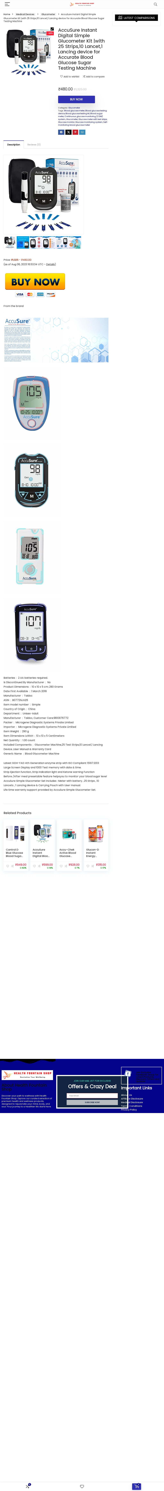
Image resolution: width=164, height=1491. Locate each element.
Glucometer (48, 14)
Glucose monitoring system (88, 122)
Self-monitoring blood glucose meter (83, 123)
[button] (52, 29)
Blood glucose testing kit (78, 113)
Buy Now (76, 99)
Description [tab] (13, 144)
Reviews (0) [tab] (34, 144)
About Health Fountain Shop (24, 1087)
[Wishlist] (82, 1487)
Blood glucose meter (74, 110)
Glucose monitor (66, 122)
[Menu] (7, 4)
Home (7, 14)
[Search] (155, 4)
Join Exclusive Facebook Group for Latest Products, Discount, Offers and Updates (147, 1077)
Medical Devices (25, 14)
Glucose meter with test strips (92, 119)
